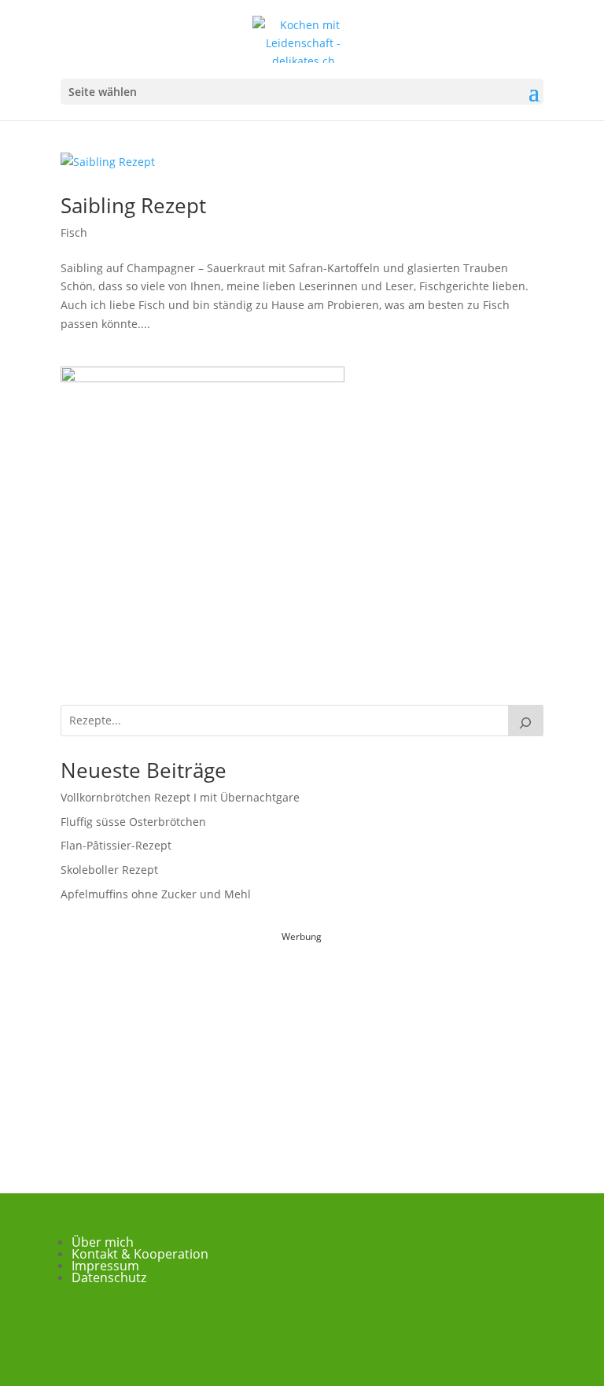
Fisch (74, 232)
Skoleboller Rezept (109, 869)
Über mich (103, 1242)
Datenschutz (109, 1277)
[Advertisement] (302, 1044)
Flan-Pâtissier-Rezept (116, 845)
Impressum (105, 1265)
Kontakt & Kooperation (140, 1254)
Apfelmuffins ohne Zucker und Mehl (156, 894)
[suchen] (526, 720)
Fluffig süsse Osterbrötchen (133, 821)
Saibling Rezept (133, 205)
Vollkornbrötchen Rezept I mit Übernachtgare (180, 797)
